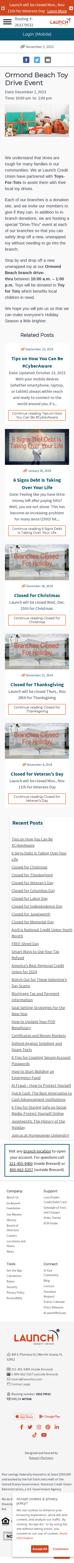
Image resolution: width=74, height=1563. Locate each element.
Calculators (14, 1276)
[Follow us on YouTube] (43, 1435)
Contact (49, 1286)
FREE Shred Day (25, 943)
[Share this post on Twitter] (37, 60)
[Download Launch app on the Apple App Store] (24, 1416)
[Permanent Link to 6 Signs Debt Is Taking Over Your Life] (25, 471)
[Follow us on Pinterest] (48, 1427)
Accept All (39, 1549)
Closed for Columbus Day (33, 890)
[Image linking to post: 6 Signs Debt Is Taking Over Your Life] (37, 447)
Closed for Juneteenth (31, 914)
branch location (37, 1151)
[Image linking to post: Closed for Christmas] (37, 562)
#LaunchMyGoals (55, 1313)
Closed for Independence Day (37, 906)
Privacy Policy (15, 1292)
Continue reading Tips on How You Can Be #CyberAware (37, 415)
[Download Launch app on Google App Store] (49, 1416)
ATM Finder (51, 1223)
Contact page (20, 1384)
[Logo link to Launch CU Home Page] (60, 22)
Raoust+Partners (41, 1458)
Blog (47, 1280)
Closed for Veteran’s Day (32, 882)
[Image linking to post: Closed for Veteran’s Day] (37, 741)
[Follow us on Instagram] (39, 1427)
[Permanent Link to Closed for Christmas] (24, 586)
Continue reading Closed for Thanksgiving (37, 709)
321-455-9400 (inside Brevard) (32, 1369)
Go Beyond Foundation (13, 1205)
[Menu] (7, 22)
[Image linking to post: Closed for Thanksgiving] (37, 652)
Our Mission (14, 1214)
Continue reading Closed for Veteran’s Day (37, 799)
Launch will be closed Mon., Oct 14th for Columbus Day (37, 11)
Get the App (14, 1270)
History (11, 1220)
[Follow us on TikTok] (34, 1435)
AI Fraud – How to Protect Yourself (41, 1085)
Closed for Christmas (29, 867)
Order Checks (52, 1218)
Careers (12, 1236)
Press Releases (54, 1307)
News (10, 1251)
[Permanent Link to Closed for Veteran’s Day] (24, 764)
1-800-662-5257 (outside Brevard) (34, 1374)
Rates (10, 1281)
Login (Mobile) (37, 34)
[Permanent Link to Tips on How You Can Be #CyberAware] (23, 349)
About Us (13, 1197)
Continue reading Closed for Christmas (37, 620)
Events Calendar (54, 1302)
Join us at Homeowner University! (40, 1135)
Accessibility (14, 1298)
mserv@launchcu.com (26, 1379)
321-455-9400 (21, 1163)
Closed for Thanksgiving (32, 874)
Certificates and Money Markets (39, 1035)
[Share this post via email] (48, 60)
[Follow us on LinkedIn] (57, 1427)
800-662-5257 (21, 1169)
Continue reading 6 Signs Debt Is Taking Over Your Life (37, 531)
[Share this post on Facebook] (26, 60)
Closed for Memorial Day (33, 921)
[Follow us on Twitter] (30, 1427)
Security (12, 1287)
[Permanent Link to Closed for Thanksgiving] (23, 675)
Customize (60, 1549)
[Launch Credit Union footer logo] (37, 1337)
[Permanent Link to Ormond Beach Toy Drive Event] (22, 46)
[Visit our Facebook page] (21, 1427)
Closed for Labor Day (30, 898)
